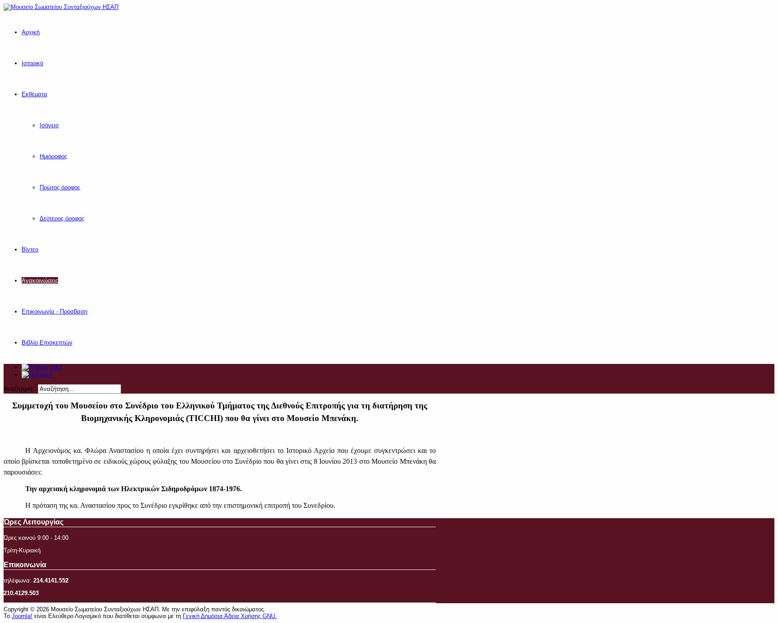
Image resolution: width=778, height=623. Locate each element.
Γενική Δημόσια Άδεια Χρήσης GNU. (230, 616)
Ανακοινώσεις (40, 280)
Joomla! (22, 616)
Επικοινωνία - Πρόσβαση (54, 311)
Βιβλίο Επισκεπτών (47, 342)
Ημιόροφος (53, 156)
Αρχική (31, 32)
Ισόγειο (49, 125)
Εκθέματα (34, 94)
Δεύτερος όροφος (62, 218)
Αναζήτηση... (21, 388)
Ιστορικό (32, 63)
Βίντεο (30, 249)
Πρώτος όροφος (60, 187)
